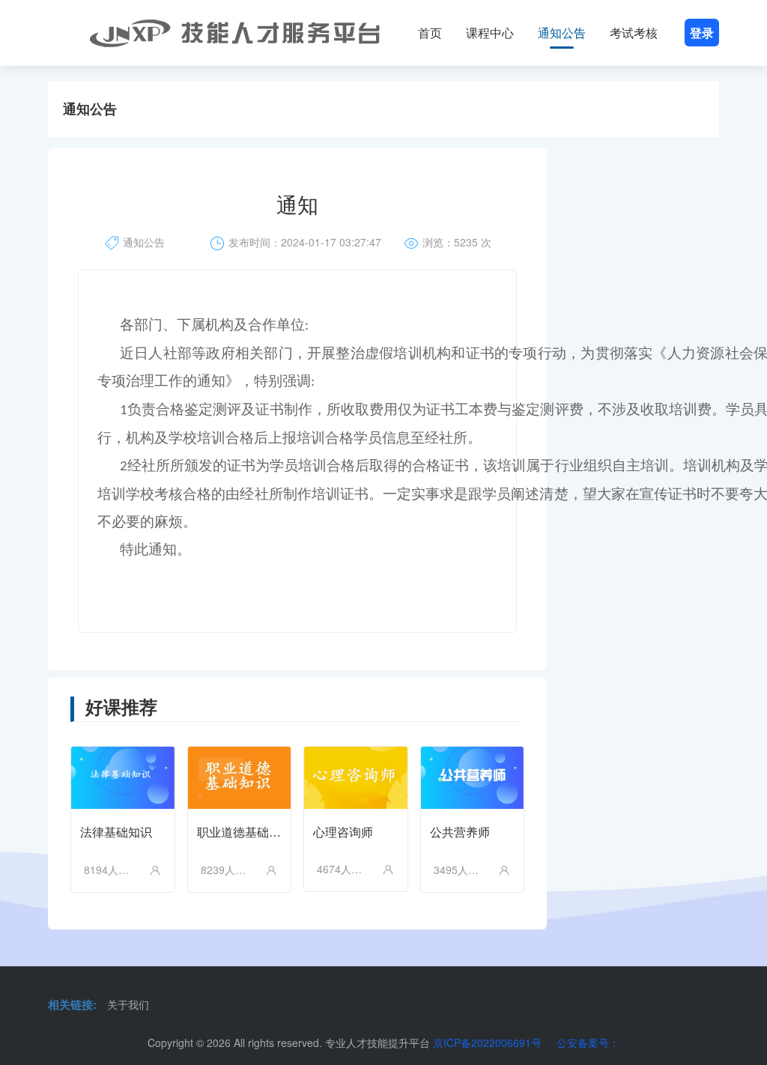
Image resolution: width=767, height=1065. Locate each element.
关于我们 (128, 1004)
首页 (430, 32)
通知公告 (562, 32)
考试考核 (634, 32)
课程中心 (490, 32)
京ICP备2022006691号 (487, 1042)
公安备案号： (588, 1042)
